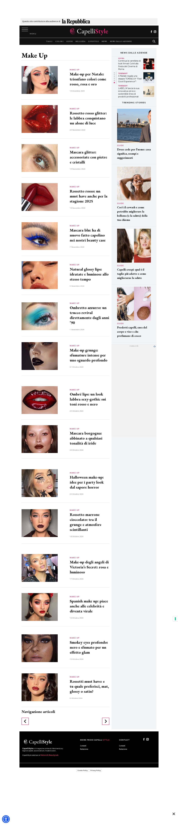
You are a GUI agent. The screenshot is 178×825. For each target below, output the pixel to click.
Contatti (83, 746)
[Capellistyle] (89, 31)
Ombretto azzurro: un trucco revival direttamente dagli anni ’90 (89, 315)
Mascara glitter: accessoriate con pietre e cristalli (88, 157)
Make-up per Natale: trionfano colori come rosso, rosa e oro (88, 79)
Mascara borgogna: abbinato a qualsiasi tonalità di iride (86, 438)
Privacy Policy (95, 770)
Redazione (84, 749)
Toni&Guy (122, 73)
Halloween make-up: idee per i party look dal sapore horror (87, 482)
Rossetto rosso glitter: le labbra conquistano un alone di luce (88, 118)
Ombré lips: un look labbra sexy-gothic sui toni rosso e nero (88, 399)
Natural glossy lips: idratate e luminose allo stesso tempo (89, 274)
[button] (114, 72)
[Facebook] (151, 31)
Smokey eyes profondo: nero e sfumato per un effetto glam (89, 647)
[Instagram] (155, 31)
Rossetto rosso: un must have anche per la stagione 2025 (88, 196)
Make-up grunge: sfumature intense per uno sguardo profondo (89, 355)
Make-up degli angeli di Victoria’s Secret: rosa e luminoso (89, 566)
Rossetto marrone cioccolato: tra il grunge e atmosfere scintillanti (85, 522)
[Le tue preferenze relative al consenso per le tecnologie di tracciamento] (175, 618)
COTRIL (121, 58)
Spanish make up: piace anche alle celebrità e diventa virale (89, 606)
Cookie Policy (82, 770)
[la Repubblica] (76, 21)
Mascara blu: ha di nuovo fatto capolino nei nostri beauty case (88, 235)
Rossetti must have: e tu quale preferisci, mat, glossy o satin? (89, 686)
